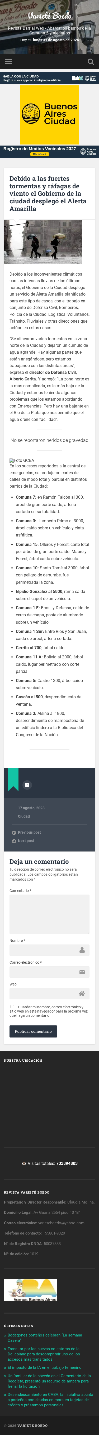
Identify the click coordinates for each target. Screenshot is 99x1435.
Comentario (20, 890)
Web (13, 984)
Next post (26, 841)
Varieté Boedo (49, 15)
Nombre (17, 940)
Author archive (27, 785)
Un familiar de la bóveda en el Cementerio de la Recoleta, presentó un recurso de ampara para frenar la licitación (49, 1381)
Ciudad (24, 816)
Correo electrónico (26, 962)
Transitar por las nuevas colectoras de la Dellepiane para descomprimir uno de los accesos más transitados (44, 1354)
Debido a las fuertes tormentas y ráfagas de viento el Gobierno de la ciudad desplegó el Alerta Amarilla (48, 193)
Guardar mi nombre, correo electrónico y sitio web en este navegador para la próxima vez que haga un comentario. (49, 1011)
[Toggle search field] (91, 61)
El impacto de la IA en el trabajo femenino (45, 1367)
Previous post (29, 832)
